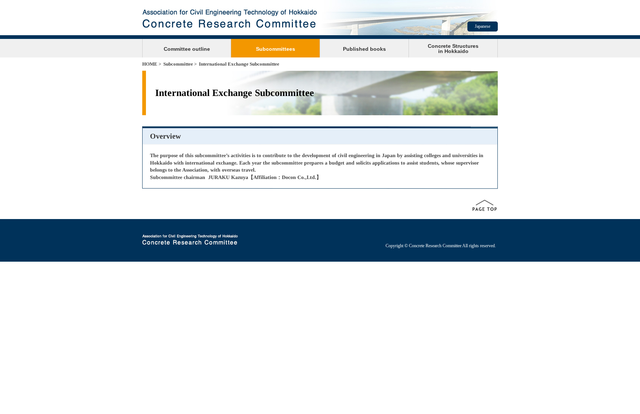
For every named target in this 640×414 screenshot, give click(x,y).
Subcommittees (275, 49)
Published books (364, 49)
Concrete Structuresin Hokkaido (453, 48)
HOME (149, 64)
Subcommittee (178, 64)
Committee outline (187, 49)
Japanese (482, 26)
